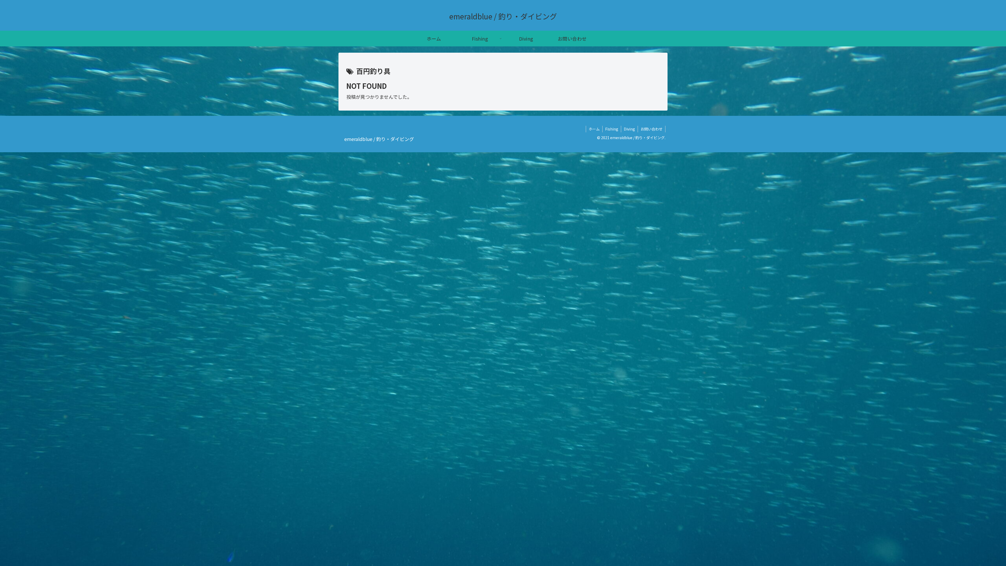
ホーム (594, 129)
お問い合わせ (652, 129)
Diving (629, 129)
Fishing (611, 129)
